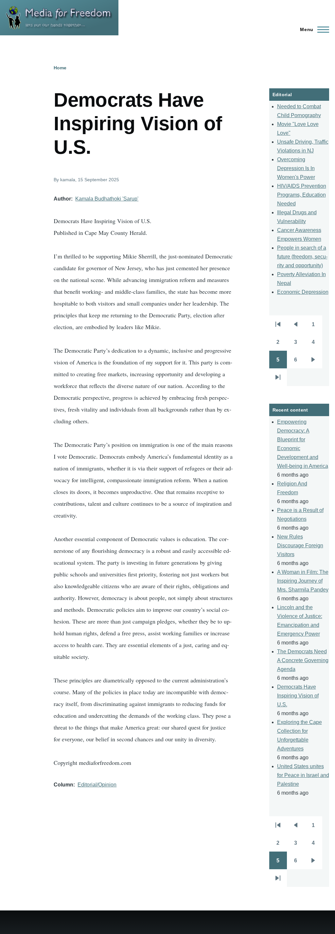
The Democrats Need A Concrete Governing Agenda (302, 660)
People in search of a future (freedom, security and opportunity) (302, 256)
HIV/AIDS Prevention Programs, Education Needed (301, 194)
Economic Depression (302, 292)
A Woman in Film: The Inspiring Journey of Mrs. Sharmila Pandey (302, 580)
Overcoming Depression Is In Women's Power (296, 168)
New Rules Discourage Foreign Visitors (300, 545)
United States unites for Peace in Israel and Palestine (303, 775)
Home (60, 67)
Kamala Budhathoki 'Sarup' (106, 199)
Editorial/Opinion (97, 784)
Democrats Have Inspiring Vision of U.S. (298, 695)
